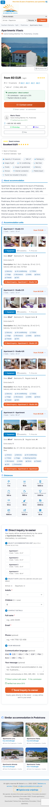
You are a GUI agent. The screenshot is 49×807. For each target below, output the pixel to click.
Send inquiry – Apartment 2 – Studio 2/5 (22, 343)
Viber (37, 127)
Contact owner (25, 105)
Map (25, 132)
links (19, 801)
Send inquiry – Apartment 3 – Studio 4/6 (22, 404)
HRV (14, 658)
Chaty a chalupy (24, 799)
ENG (7, 654)
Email (8, 625)
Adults (8, 590)
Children (13, 600)
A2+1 (22, 83)
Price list (34, 251)
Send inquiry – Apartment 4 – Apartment (22, 469)
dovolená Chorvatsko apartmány (21, 794)
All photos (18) (42, 68)
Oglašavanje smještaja (28, 790)
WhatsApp (16, 127)
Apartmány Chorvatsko (29, 801)
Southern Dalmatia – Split (9, 25)
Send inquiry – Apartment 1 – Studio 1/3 (22, 282)
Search (43, 20)
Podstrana (24, 25)
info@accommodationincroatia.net (30, 786)
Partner (15, 801)
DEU (21, 654)
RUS (7, 658)
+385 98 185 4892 (13, 123)
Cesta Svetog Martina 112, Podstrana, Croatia (20, 34)
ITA (27, 654)
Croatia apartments (38, 796)
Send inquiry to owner (26, 690)
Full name (10, 615)
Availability (22, 251)
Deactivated (8, 801)
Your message (15, 662)
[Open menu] (3, 2)
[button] (24, 143)
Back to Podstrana (10, 151)
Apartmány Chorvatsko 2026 (22, 796)
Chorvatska (8, 796)
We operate (6, 794)
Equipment (10, 251)
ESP (33, 654)
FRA (39, 654)
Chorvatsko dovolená (38, 794)
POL (20, 658)
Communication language (20, 650)
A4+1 (38, 83)
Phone (11, 635)
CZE (14, 654)
